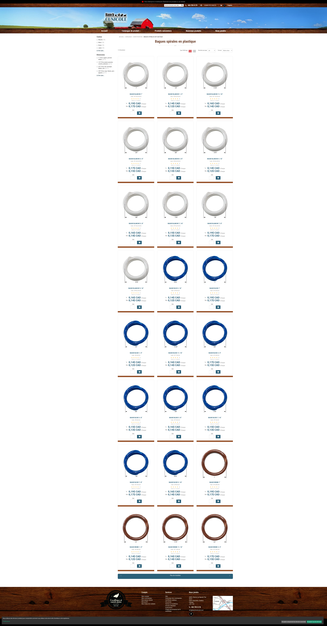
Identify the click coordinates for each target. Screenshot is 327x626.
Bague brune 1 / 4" (136, 547)
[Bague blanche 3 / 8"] (175, 139)
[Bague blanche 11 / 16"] (214, 74)
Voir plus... (100, 50)
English (230, 5)
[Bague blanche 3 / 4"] (136, 139)
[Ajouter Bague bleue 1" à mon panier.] (218, 307)
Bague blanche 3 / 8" (175, 159)
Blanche (101, 40)
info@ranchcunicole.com (196, 610)
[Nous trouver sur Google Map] (223, 603)
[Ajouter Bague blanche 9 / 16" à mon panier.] (139, 307)
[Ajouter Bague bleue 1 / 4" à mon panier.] (139, 372)
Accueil (104, 31)
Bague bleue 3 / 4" (215, 353)
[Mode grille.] (190, 51)
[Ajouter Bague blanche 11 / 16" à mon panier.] (218, 113)
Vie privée (168, 602)
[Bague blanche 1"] (136, 74)
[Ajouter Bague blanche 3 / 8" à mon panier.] (178, 178)
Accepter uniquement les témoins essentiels (294, 621)
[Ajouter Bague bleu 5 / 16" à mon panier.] (178, 307)
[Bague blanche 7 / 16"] (175, 203)
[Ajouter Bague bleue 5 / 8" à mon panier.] (178, 436)
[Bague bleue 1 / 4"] (136, 333)
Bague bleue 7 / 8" (136, 482)
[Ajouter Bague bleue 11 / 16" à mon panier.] (178, 372)
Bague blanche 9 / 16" (136, 288)
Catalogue (128, 37)
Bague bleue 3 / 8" (136, 417)
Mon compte (145, 596)
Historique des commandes (173, 598)
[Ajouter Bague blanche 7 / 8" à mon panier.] (218, 242)
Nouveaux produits (193, 31)
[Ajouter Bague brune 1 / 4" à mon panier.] (139, 566)
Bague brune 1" (214, 482)
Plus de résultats (175, 575)
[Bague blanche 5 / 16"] (214, 139)
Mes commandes (147, 598)
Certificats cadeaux (171, 600)
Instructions (168, 607)
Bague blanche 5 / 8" (136, 223)
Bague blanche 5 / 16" (214, 159)
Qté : (133, 110)
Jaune (101, 48)
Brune (101, 45)
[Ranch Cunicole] (116, 17)
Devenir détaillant (170, 606)
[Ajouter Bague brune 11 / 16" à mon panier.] (178, 566)
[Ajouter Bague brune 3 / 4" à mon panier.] (218, 566)
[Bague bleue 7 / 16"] (214, 397)
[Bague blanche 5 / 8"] (136, 203)
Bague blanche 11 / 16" (215, 94)
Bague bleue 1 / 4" (136, 353)
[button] (223, 5)
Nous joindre (220, 31)
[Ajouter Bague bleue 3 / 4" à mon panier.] (218, 372)
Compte (144, 592)
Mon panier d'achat (147, 600)
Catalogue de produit (130, 31)
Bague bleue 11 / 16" (175, 353)
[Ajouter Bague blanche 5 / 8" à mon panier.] (139, 242)
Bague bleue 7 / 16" (214, 417)
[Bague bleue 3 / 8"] (136, 397)
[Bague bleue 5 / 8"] (175, 397)
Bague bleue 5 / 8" (175, 417)
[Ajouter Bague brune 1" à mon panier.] (218, 501)
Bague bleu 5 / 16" (175, 288)
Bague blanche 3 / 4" (136, 159)
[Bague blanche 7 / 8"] (214, 203)
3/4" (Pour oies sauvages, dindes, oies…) (105, 67)
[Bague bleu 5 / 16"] (175, 268)
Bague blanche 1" (136, 94)
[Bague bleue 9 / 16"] (175, 462)
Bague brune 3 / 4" (214, 547)
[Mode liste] (194, 51)
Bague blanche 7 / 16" (175, 223)
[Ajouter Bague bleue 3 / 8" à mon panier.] (139, 436)
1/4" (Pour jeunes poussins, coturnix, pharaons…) (105, 63)
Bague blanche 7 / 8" (215, 223)
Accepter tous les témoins (314, 621)
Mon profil (145, 602)
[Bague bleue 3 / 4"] (214, 333)
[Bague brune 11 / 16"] (175, 527)
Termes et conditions (171, 604)
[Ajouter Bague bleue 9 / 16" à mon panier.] (178, 501)
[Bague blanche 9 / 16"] (136, 268)
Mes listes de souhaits (148, 604)
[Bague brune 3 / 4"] (214, 527)
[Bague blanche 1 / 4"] (175, 74)
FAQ (166, 596)
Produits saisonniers (163, 31)
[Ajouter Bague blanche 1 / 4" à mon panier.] (178, 113)
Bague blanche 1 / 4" (175, 94)
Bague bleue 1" (215, 288)
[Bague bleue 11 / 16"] (175, 333)
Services (168, 592)
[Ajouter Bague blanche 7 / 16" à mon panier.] (178, 242)
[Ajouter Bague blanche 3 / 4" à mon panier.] (139, 178)
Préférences (6, 621)
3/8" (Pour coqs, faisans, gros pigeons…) (106, 72)
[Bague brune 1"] (214, 462)
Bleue (101, 42)
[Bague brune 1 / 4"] (136, 527)
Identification (137, 37)
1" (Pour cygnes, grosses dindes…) (105, 58)
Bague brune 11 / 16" (175, 547)
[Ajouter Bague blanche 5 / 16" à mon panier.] (218, 178)
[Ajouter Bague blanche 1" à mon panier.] (139, 113)
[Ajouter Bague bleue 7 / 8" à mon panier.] (139, 501)
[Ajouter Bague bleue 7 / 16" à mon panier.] (218, 436)
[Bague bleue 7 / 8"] (136, 462)
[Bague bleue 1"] (214, 268)
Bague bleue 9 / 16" (175, 482)
